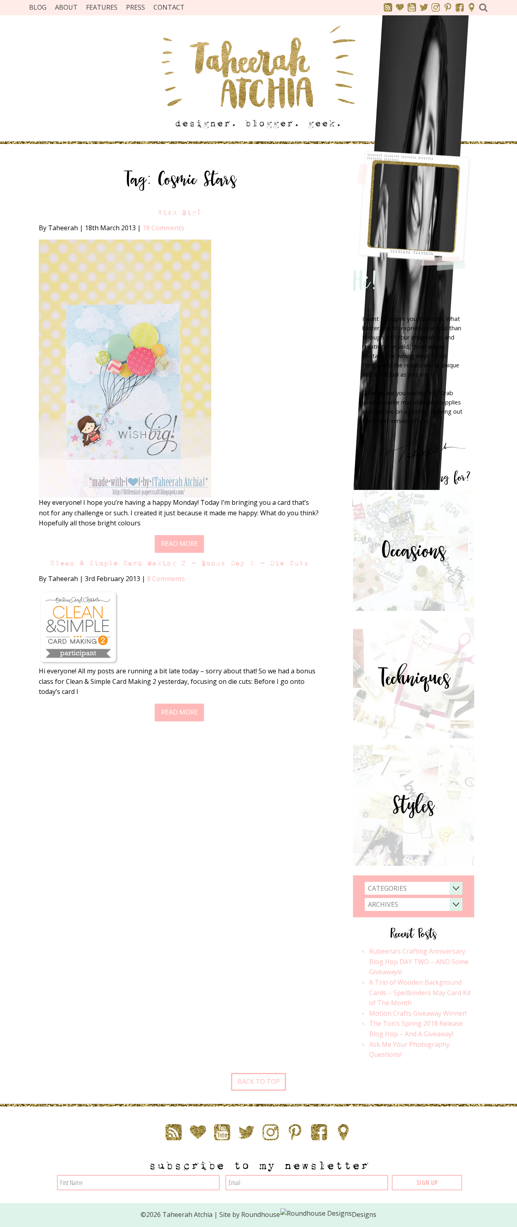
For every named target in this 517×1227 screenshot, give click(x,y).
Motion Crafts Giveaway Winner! (418, 1013)
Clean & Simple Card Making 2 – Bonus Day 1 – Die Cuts (179, 563)
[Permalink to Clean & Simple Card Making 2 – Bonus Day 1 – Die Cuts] (79, 627)
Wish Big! (179, 212)
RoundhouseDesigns (309, 1214)
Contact (169, 7)
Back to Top (258, 1081)
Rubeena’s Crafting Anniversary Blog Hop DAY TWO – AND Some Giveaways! (419, 961)
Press (135, 7)
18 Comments (163, 227)
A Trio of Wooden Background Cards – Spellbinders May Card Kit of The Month (420, 992)
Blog (37, 7)
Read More (179, 543)
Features (102, 7)
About (66, 7)
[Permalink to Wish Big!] (125, 367)
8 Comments (166, 578)
